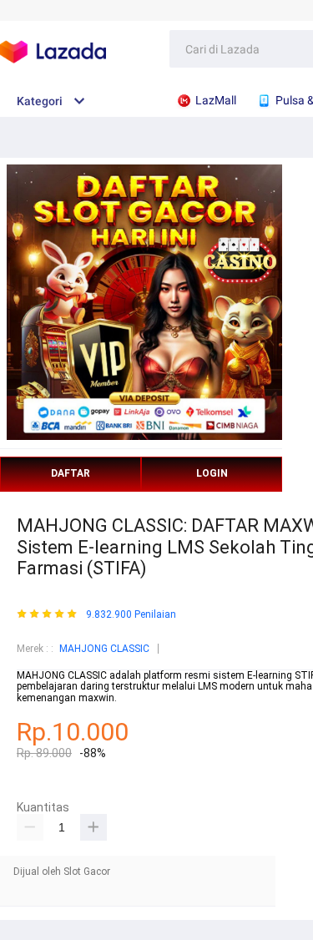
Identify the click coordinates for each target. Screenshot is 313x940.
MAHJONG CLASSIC (104, 648)
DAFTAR (70, 473)
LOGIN (212, 473)
